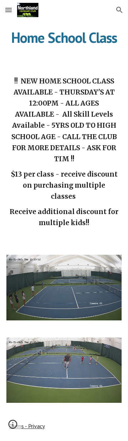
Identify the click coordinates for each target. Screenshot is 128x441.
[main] (64, 37)
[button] (8, 10)
